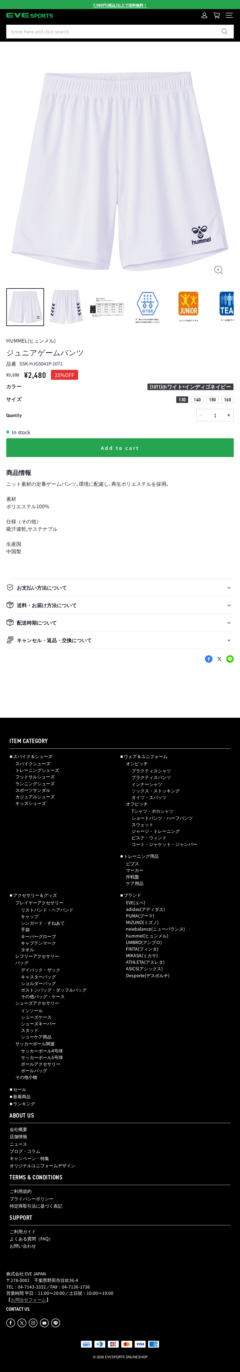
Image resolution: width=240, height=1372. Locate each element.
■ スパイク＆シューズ (31, 756)
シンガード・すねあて (43, 923)
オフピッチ (137, 804)
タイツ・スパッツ (149, 797)
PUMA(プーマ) (140, 915)
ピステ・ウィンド (149, 837)
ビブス (132, 863)
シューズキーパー (38, 1023)
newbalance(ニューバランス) (155, 929)
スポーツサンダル (32, 790)
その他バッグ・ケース (43, 996)
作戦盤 (132, 876)
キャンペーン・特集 (29, 1158)
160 (227, 399)
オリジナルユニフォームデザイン (42, 1165)
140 (197, 399)
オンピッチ (137, 763)
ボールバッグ (34, 1070)
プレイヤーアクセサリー (39, 902)
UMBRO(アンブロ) (144, 942)
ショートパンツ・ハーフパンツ (162, 818)
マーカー (134, 870)
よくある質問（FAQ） (31, 1238)
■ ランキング (22, 1103)
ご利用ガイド (23, 1231)
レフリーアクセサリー (37, 956)
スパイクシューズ (32, 763)
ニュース (18, 1144)
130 (182, 399)
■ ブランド (130, 895)
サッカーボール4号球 (42, 1051)
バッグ (21, 962)
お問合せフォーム (28, 1299)
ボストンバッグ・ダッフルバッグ (54, 990)
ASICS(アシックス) (144, 968)
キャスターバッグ (38, 976)
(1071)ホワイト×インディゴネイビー (190, 387)
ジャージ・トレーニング (156, 831)
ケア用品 (134, 883)
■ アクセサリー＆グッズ (33, 895)
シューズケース (36, 1017)
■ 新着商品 (20, 1096)
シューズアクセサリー (37, 1003)
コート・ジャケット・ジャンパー (164, 844)
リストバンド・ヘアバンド (47, 910)
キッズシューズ (30, 803)
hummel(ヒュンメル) (147, 935)
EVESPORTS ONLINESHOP (126, 1356)
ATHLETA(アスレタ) (145, 962)
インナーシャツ (147, 784)
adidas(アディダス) (145, 909)
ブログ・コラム (25, 1151)
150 (212, 399)
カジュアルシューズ (35, 796)
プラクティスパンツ (151, 777)
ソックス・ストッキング (156, 790)
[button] (228, 15)
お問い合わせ (23, 1246)
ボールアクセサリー (40, 1064)
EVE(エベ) (135, 902)
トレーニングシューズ (37, 770)
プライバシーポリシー (31, 1198)
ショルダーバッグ (38, 983)
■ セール (18, 1089)
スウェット (142, 824)
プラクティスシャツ (151, 770)
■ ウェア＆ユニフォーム (144, 756)
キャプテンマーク (38, 943)
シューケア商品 (36, 1036)
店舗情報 (18, 1136)
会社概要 (18, 1129)
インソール (32, 1010)
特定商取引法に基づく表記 (36, 1206)
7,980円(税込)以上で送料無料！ (120, 5)
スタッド (29, 1030)
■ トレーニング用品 (139, 856)
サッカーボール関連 (35, 1043)
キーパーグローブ (38, 936)
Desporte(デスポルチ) (148, 975)
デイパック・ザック (40, 970)
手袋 (25, 929)
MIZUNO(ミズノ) (142, 922)
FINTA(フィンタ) (142, 949)
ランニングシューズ (35, 783)
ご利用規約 (21, 1191)
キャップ (29, 916)
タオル (27, 949)
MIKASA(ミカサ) (142, 955)
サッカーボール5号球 (42, 1057)
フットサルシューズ (35, 776)
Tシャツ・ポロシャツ (152, 811)
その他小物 (26, 1077)
